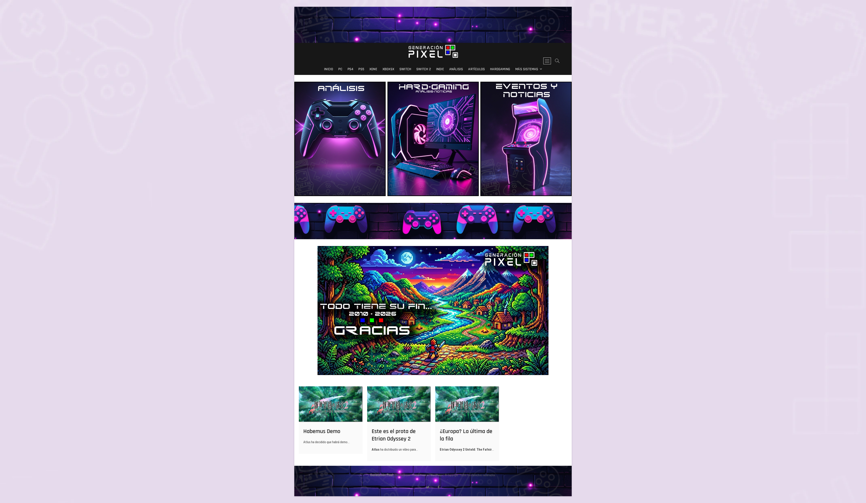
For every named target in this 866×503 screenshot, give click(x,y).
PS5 (361, 69)
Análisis (456, 69)
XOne (373, 69)
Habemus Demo (321, 431)
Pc (340, 69)
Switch (405, 69)
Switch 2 (423, 69)
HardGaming (500, 69)
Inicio (328, 69)
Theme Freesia (420, 475)
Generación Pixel (381, 475)
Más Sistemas (526, 69)
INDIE (440, 69)
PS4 (350, 69)
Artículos (476, 69)
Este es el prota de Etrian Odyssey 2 (394, 435)
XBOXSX (388, 69)
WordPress (437, 475)
